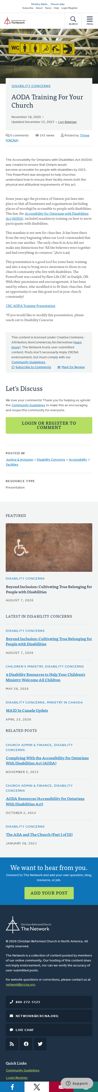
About (39, 8)
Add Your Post (49, 892)
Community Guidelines (28, 362)
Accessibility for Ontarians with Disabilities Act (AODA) (47, 216)
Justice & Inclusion (19, 460)
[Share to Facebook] (12, 1087)
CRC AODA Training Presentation (30, 305)
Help (56, 8)
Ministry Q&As (39, 4)
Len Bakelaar (67, 122)
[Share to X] (36, 1087)
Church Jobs (57, 4)
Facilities (12, 465)
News (48, 8)
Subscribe (27, 8)
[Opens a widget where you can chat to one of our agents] (76, 1084)
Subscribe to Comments (33, 367)
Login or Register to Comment (49, 425)
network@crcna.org (20, 985)
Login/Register (69, 8)
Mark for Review (73, 367)
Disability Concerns (31, 86)
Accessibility (78, 460)
